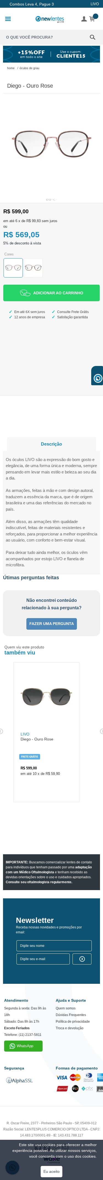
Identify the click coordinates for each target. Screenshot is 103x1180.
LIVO (95, 4)
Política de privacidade (73, 1021)
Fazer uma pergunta (51, 624)
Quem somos (66, 1008)
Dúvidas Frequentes (71, 1015)
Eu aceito (51, 1171)
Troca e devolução (69, 1028)
